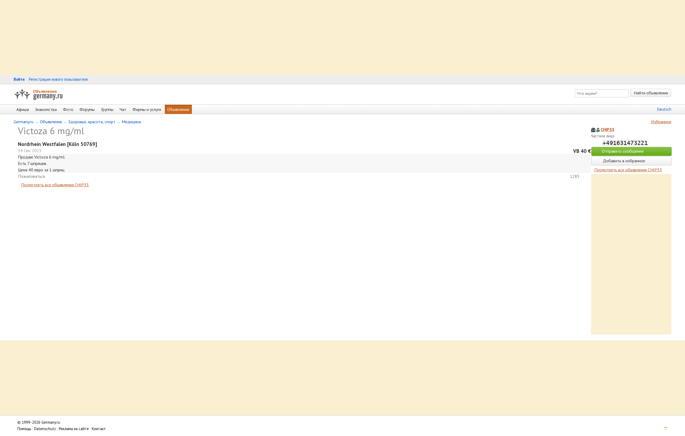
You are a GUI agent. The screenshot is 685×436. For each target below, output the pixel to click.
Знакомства (46, 109)
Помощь (24, 428)
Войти (19, 79)
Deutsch (664, 109)
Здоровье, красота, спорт (91, 121)
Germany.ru (23, 121)
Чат (123, 109)
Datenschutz (45, 428)
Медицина (131, 121)
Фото (68, 109)
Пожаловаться (31, 176)
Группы (107, 109)
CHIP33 (607, 129)
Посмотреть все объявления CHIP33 (55, 184)
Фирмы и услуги (146, 109)
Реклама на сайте (74, 428)
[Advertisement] (160, 37)
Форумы (87, 109)
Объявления (45, 91)
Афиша (22, 109)
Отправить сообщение (623, 151)
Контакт (99, 428)
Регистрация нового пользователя (58, 79)
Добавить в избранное (623, 160)
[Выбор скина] (664, 428)
